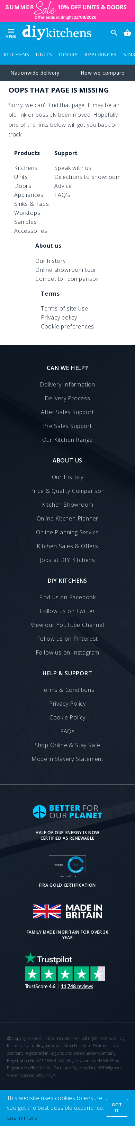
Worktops (27, 213)
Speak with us (72, 168)
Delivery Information (67, 384)
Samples (25, 222)
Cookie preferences (67, 326)
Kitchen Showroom (67, 504)
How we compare (102, 72)
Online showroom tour (66, 270)
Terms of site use (64, 308)
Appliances (100, 54)
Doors (68, 54)
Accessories (30, 231)
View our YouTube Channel (67, 625)
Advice (63, 186)
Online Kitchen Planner (68, 518)
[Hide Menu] (56, 33)
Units (44, 54)
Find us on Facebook (67, 597)
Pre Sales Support (67, 426)
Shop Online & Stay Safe (67, 745)
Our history (50, 261)
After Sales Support (67, 412)
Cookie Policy (68, 717)
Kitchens (16, 54)
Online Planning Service (67, 532)
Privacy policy (59, 317)
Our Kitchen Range (67, 439)
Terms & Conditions (67, 690)
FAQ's (62, 195)
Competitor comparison (67, 279)
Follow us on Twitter (67, 611)
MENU (11, 33)
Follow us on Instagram (68, 652)
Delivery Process (67, 398)
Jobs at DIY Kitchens (67, 560)
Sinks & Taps (31, 204)
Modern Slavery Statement (68, 759)
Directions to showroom (87, 177)
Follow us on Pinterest (67, 638)
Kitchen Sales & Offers (67, 546)
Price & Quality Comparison (67, 491)
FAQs (67, 731)
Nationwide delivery (35, 72)
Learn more (22, 1118)
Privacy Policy (67, 703)
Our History (67, 477)
